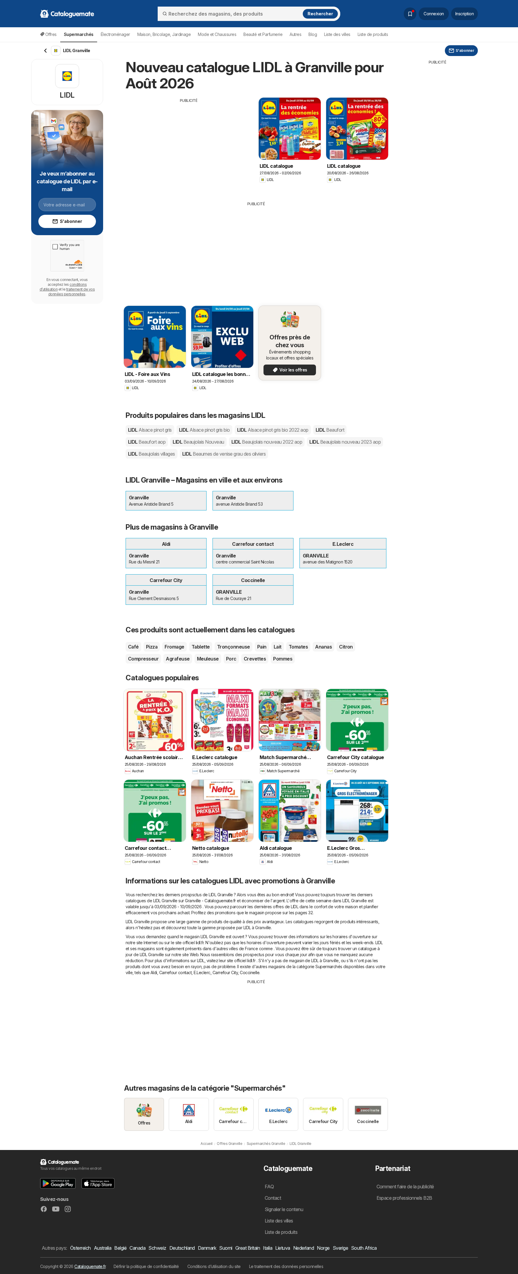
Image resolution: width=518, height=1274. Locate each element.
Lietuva (282, 1248)
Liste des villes (337, 34)
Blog (312, 34)
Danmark (207, 1248)
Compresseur (143, 659)
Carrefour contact (175, 972)
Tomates (298, 647)
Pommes (282, 659)
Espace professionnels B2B (404, 1198)
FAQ (269, 1187)
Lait (277, 647)
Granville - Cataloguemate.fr (210, 900)
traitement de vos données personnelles (71, 291)
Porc (231, 659)
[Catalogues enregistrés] (410, 13)
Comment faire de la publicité (405, 1187)
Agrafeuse (177, 659)
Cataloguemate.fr (90, 1266)
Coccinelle (249, 972)
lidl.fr (200, 942)
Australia (102, 1248)
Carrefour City (225, 972)
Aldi (153, 972)
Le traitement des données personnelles (286, 1266)
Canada (137, 1248)
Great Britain (247, 1248)
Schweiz (157, 1248)
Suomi (225, 1248)
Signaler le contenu (284, 1209)
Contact (273, 1198)
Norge (323, 1248)
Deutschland (182, 1248)
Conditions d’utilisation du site (214, 1266)
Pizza (151, 647)
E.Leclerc (202, 972)
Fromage (174, 647)
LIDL (150, 430)
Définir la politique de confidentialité (146, 1266)
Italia (267, 1248)
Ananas (323, 647)
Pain (261, 647)
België (120, 1248)
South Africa (364, 1248)
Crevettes (255, 659)
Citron (346, 647)
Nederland (303, 1248)
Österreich (80, 1248)
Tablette (201, 647)
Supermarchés (328, 966)
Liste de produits (373, 34)
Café (133, 647)
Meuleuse (208, 659)
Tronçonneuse (233, 647)
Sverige (340, 1248)
